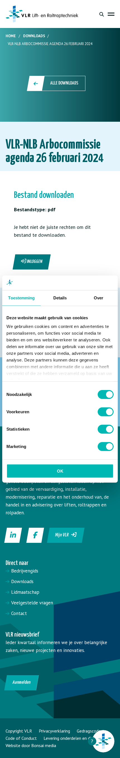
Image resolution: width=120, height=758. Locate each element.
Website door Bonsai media (31, 745)
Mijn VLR (63, 535)
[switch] (106, 411)
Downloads (34, 36)
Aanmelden (21, 682)
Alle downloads (64, 83)
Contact (19, 613)
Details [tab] (60, 297)
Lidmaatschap (25, 592)
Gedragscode (89, 731)
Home (11, 36)
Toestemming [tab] (21, 297)
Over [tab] (98, 297)
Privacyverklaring (54, 731)
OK (60, 471)
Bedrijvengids (24, 571)
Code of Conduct (21, 738)
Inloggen (34, 261)
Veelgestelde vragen (32, 603)
